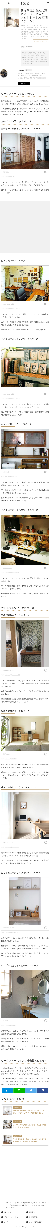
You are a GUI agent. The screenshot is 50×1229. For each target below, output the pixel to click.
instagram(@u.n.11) (10, 1025)
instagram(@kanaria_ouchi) (12, 932)
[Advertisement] (25, 227)
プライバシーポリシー (12, 1217)
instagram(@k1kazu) (10, 176)
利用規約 (32, 1212)
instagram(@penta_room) (12, 847)
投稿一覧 (23, 83)
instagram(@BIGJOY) (11, 758)
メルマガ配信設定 (35, 1222)
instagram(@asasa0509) (12, 572)
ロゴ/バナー (8, 1222)
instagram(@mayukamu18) (12, 308)
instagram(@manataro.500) (12, 674)
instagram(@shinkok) (11, 476)
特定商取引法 (33, 1217)
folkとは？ (7, 1212)
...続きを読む (41, 78)
